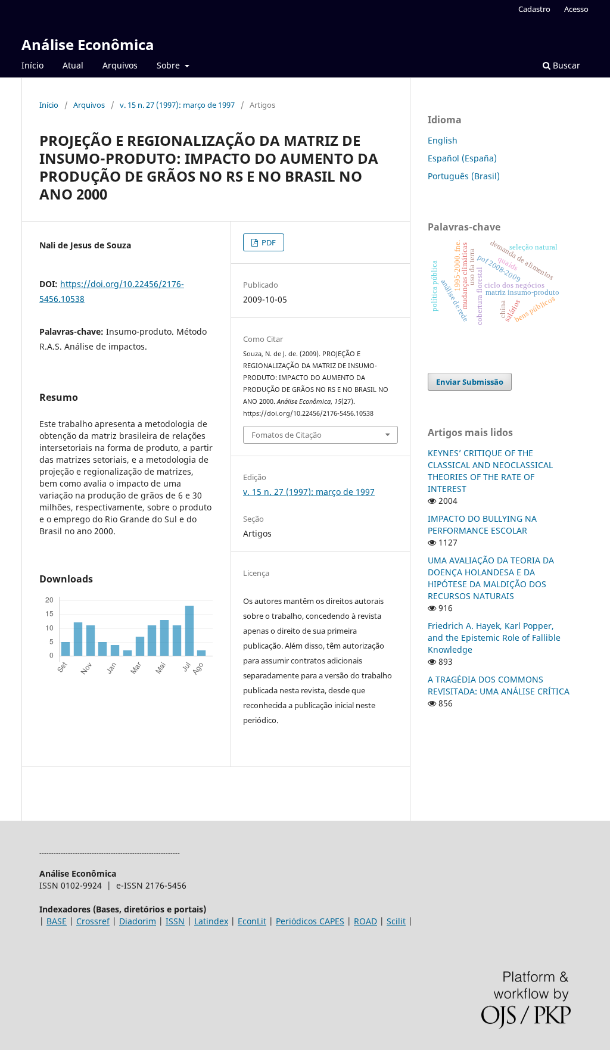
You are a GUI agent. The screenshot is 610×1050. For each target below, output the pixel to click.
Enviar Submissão (469, 381)
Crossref (93, 921)
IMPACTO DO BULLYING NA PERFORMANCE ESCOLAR (482, 524)
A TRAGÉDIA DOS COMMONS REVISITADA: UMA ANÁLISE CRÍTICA (498, 685)
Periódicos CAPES (310, 921)
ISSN (175, 921)
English (443, 140)
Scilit (396, 921)
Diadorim (137, 921)
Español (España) (462, 158)
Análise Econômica (87, 44)
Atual (73, 65)
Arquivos (120, 65)
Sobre (169, 65)
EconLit (252, 921)
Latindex (211, 921)
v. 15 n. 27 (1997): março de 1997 (177, 104)
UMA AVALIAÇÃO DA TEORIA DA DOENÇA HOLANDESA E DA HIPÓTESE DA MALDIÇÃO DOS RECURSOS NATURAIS (491, 578)
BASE (56, 921)
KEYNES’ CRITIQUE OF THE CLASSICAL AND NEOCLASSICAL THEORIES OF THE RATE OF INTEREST (490, 470)
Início (32, 65)
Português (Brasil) (464, 176)
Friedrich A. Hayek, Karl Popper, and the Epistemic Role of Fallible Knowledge (494, 637)
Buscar (565, 65)
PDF (268, 242)
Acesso (576, 9)
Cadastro (534, 9)
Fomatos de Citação (286, 434)
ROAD (365, 921)
